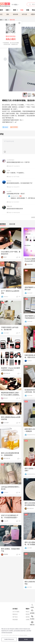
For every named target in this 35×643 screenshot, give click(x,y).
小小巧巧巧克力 (10, 160)
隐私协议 (15, 614)
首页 (1, 19)
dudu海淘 (9, 191)
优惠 (7, 10)
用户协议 (15, 617)
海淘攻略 (15, 14)
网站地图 (15, 619)
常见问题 (28, 611)
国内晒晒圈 (15, 127)
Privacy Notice (23, 635)
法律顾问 (28, 619)
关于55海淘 (16, 611)
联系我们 (28, 614)
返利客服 (28, 617)
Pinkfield (9, 181)
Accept (26, 639)
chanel (6, 127)
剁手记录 (24, 14)
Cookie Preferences (9, 639)
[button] (15, 4)
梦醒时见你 (9, 206)
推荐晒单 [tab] (3, 224)
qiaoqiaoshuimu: (15, 196)
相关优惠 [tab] (12, 224)
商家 (14, 10)
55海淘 (5, 4)
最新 (7, 14)
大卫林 (8, 170)
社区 (1, 14)
